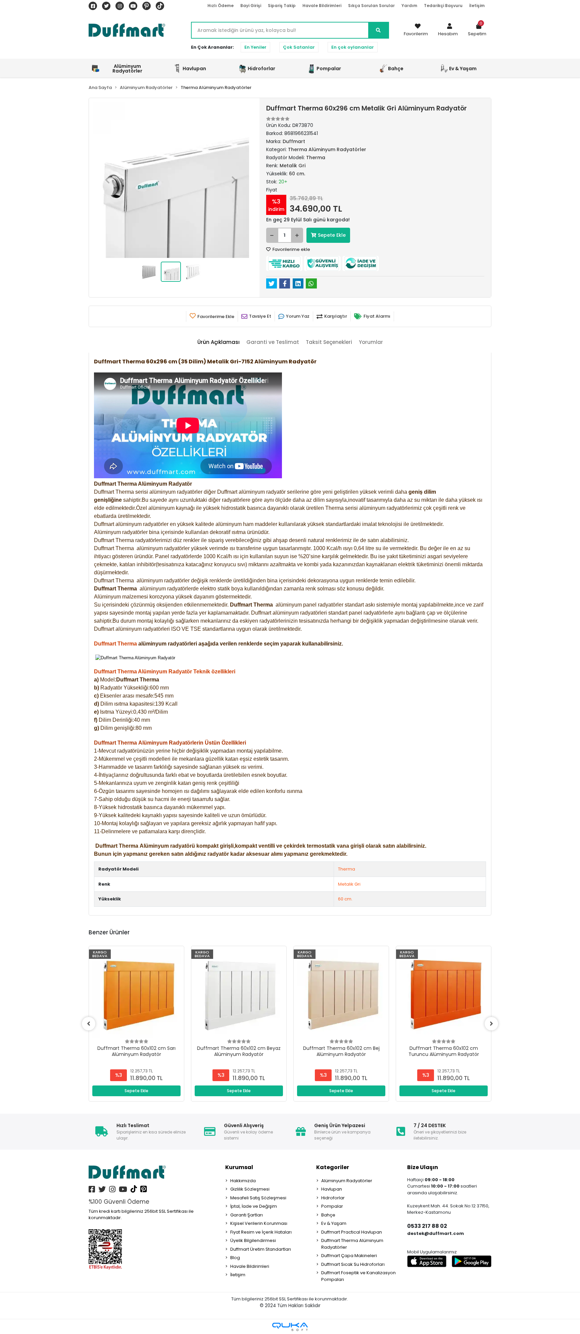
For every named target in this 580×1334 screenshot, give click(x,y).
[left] (89, 1023)
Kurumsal (239, 1167)
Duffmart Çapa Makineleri (349, 1255)
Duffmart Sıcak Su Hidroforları (353, 1264)
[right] (491, 1023)
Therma (346, 869)
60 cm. (345, 899)
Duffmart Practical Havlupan (351, 1232)
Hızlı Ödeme (220, 5)
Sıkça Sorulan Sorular (371, 5)
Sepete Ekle (332, 235)
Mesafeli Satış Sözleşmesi (258, 1198)
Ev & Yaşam (333, 1223)
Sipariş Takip (282, 5)
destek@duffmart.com (435, 1233)
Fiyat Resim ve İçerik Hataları (261, 1232)
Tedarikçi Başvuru (443, 5)
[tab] (218, 342)
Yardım (409, 5)
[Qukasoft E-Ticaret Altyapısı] (290, 1327)
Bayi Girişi (250, 5)
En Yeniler (255, 47)
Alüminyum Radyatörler (346, 1180)
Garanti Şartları (246, 1215)
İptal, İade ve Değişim (253, 1206)
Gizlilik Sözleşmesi (250, 1189)
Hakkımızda (243, 1180)
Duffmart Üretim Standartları (260, 1249)
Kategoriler (332, 1167)
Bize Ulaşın (422, 1167)
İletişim (477, 5)
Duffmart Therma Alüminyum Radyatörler (352, 1243)
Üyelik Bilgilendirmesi (253, 1240)
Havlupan (331, 1189)
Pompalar (332, 1206)
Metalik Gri (349, 884)
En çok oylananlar (352, 47)
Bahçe (328, 1215)
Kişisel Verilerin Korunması (258, 1223)
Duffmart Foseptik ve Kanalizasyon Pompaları (358, 1276)
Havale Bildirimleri (321, 5)
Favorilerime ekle (291, 249)
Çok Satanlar (299, 47)
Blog (235, 1257)
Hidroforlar (333, 1198)
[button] (448, 30)
